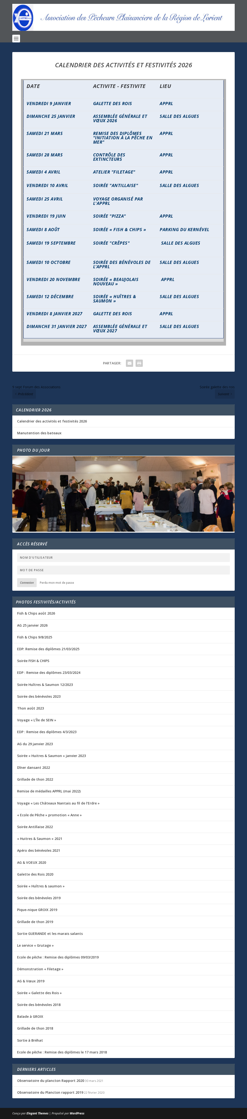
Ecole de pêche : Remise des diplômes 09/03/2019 (58, 957)
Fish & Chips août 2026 (36, 613)
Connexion (27, 583)
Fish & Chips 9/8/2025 (34, 637)
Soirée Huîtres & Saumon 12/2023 (45, 684)
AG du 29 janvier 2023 (35, 744)
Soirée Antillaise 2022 (35, 826)
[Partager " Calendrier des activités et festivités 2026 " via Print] (139, 363)
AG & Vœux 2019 (30, 981)
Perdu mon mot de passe (57, 583)
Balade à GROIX (30, 1016)
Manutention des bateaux (39, 433)
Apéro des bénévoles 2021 (38, 850)
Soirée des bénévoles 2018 (39, 1004)
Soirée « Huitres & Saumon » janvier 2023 (51, 755)
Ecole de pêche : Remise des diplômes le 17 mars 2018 (62, 1052)
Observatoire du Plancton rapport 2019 (50, 1092)
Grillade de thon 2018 (35, 1028)
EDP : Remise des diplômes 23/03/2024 (48, 672)
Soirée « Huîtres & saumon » (41, 886)
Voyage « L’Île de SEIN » (36, 720)
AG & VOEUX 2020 (31, 862)
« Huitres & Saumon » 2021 (39, 838)
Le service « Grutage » (35, 945)
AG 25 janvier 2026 (32, 625)
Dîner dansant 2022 (33, 767)
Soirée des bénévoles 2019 (39, 898)
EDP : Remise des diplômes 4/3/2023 (46, 732)
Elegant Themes (37, 1113)
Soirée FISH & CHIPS (33, 660)
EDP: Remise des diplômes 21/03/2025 (48, 649)
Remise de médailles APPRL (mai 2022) (49, 791)
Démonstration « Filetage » (40, 969)
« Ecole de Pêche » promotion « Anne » (49, 815)
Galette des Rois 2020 (35, 874)
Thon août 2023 (30, 708)
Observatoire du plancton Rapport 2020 (50, 1080)
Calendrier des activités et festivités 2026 (52, 421)
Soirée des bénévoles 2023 (39, 696)
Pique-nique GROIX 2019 (37, 909)
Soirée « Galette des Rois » (39, 993)
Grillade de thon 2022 (35, 779)
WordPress (77, 1113)
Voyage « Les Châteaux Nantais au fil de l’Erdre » (58, 803)
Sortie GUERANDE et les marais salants (50, 933)
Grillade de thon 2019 (35, 921)
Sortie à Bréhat (30, 1040)
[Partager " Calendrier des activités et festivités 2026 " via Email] (129, 363)
